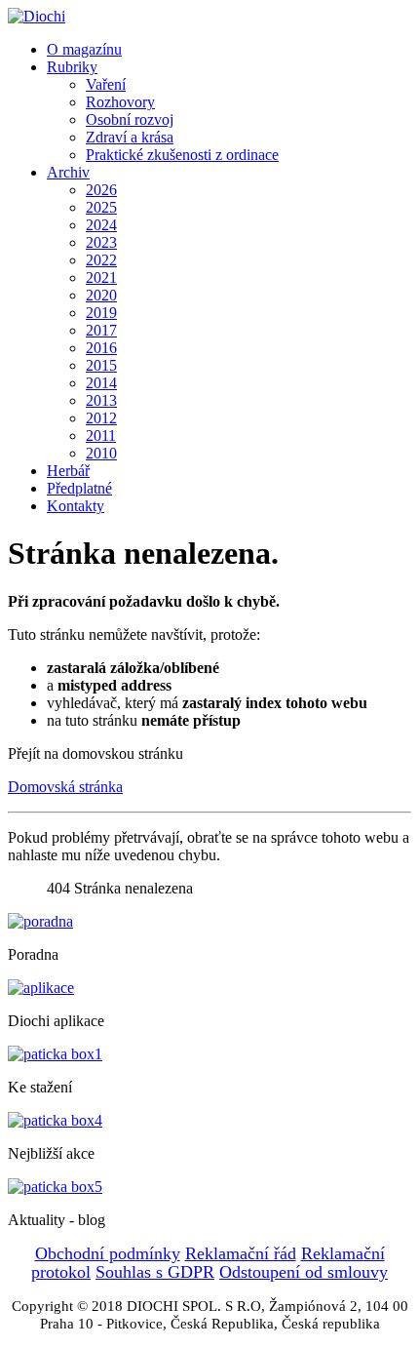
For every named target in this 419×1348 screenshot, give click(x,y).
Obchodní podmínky (107, 1253)
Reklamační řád (240, 1253)
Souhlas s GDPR (154, 1272)
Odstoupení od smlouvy (303, 1272)
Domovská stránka (65, 786)
